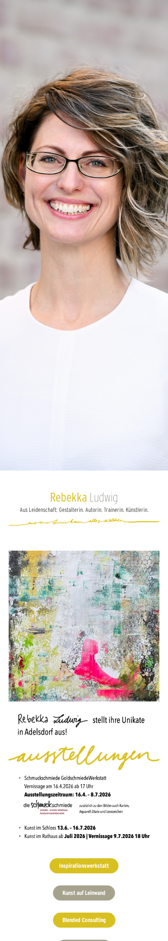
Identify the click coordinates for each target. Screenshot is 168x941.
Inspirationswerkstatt (84, 865)
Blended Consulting (84, 919)
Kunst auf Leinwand (84, 892)
